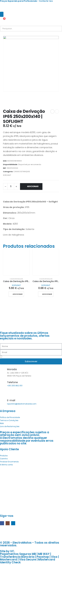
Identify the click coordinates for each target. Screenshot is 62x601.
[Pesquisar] (34, 28)
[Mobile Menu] (1, 14)
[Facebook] (2, 523)
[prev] (52, 111)
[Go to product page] (16, 262)
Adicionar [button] (17, 294)
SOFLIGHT (7, 175)
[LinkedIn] (13, 523)
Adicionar (33, 186)
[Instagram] (8, 523)
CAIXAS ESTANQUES (21, 171)
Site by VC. (7, 551)
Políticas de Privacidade (25, 357)
